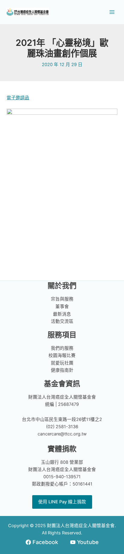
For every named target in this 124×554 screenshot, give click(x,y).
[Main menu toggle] (112, 12)
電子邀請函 (18, 97)
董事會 (62, 306)
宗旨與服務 (62, 299)
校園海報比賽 (62, 355)
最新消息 (62, 314)
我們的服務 (62, 348)
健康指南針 (62, 370)
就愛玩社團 (62, 363)
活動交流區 (62, 321)
